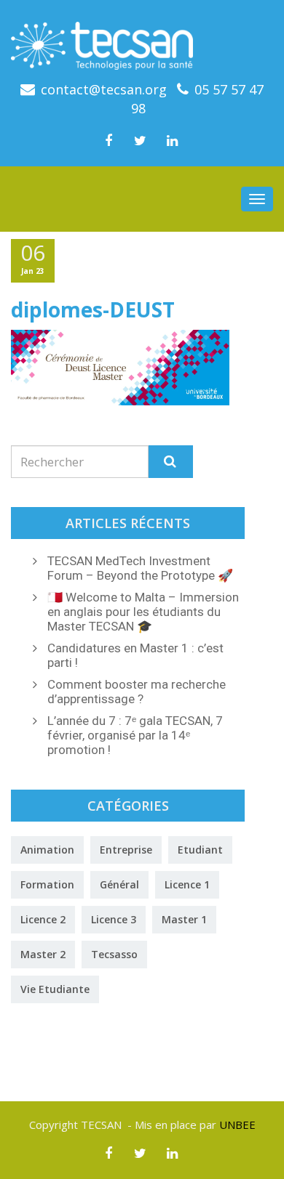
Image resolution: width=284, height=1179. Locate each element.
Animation (47, 849)
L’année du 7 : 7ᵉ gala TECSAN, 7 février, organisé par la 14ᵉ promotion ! (135, 735)
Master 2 (43, 954)
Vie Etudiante (55, 989)
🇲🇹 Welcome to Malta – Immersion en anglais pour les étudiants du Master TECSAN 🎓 (143, 611)
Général (119, 884)
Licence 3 (113, 919)
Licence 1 (187, 884)
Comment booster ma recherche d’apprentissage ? (136, 691)
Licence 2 (43, 919)
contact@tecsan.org (104, 89)
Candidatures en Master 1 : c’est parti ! (135, 655)
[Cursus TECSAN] (142, 40)
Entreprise (126, 849)
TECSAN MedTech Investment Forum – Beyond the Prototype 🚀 (140, 568)
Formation (47, 884)
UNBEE (237, 1124)
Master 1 (184, 919)
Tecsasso (114, 954)
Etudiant (200, 849)
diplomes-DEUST (93, 309)
